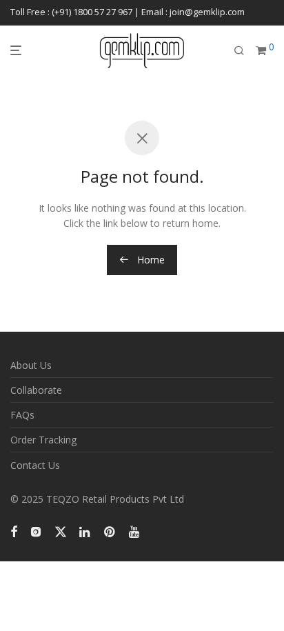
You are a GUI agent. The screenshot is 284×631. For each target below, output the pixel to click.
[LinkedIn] (85, 530)
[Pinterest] (110, 530)
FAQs (22, 414)
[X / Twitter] (60, 530)
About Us (31, 365)
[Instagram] (36, 530)
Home (149, 259)
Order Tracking (43, 439)
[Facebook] (13, 530)
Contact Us (35, 465)
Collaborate (36, 390)
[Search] (239, 51)
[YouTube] (135, 530)
